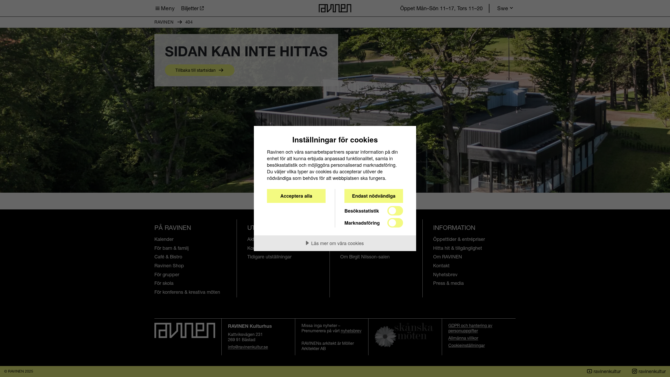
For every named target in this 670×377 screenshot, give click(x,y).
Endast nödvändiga (373, 195)
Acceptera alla (296, 195)
